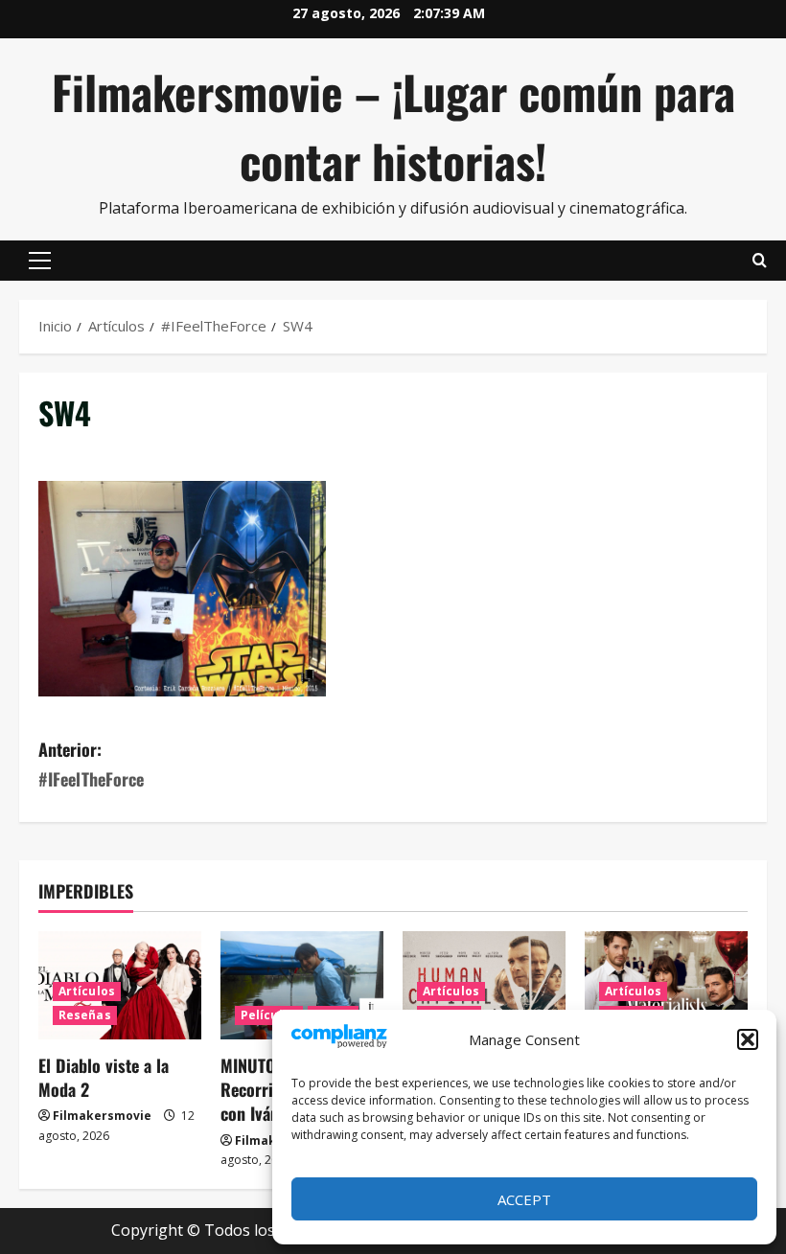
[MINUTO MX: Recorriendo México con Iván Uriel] (301, 985)
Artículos (86, 991)
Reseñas (84, 1015)
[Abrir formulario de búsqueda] (759, 260)
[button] (747, 1039)
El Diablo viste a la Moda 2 (103, 1077)
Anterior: (91, 764)
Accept (524, 1199)
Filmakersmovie (102, 1115)
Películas (269, 1015)
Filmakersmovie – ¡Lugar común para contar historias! (393, 125)
